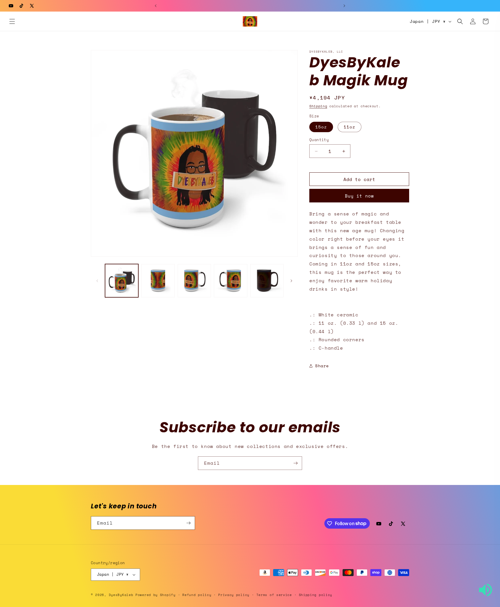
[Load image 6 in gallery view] (267, 280)
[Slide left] (97, 280)
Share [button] (322, 366)
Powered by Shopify (155, 595)
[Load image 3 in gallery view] (157, 280)
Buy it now (359, 196)
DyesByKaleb (122, 595)
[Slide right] (291, 280)
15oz (321, 127)
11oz (349, 127)
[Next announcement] (344, 5)
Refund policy (196, 595)
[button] (12, 21)
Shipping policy (315, 595)
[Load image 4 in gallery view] (194, 280)
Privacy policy (233, 595)
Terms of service (274, 595)
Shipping (318, 106)
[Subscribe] (295, 463)
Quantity (319, 140)
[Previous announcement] (155, 5)
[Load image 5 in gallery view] (230, 280)
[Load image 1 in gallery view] (121, 280)
